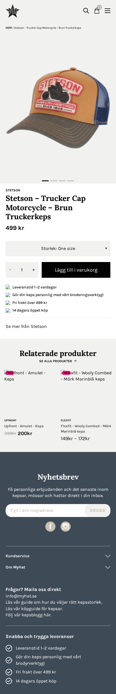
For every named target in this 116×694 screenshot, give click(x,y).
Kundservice (18, 556)
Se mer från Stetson (26, 326)
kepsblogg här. (37, 614)
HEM (9, 28)
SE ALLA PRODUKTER (55, 361)
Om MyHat (15, 567)
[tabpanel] (58, 107)
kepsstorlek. (90, 602)
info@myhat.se (21, 596)
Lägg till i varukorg (76, 270)
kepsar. (55, 608)
